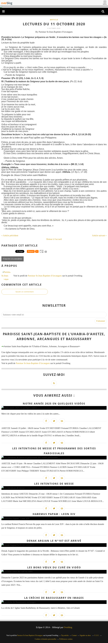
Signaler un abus (85, 635)
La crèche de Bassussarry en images (54, 597)
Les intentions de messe (54, 483)
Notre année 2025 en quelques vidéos (54, 403)
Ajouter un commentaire (24, 292)
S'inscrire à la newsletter (12, 259)
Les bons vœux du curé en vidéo (54, 567)
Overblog (68, 627)
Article (54, 20)
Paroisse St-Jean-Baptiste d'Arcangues (45, 275)
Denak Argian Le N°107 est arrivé (54, 540)
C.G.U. (96, 635)
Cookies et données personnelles (45, 639)
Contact (74, 635)
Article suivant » (99, 235)
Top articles (65, 635)
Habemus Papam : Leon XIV (54, 514)
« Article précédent (9, 235)
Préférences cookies (66, 639)
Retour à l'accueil (54, 239)
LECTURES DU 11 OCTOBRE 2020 (54, 24)
